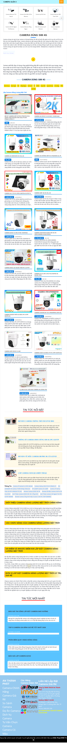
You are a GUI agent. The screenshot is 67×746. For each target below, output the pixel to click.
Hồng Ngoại (23, 86)
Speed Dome (50, 86)
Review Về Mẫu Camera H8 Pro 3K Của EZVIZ (37, 456)
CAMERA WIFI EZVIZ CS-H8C (13, 351)
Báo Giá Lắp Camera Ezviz (19, 656)
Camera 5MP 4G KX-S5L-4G (42, 193)
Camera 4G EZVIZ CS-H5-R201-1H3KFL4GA (46, 116)
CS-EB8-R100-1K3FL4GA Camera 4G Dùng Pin (33, 389)
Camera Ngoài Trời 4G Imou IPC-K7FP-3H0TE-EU (17, 315)
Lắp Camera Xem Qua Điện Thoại (32, 473)
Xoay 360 (43, 86)
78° (18, 86)
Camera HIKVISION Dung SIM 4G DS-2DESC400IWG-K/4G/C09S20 (45, 233)
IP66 (62, 86)
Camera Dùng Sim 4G (33, 35)
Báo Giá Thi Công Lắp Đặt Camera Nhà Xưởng (28, 611)
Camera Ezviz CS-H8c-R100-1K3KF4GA (16, 233)
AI (34, 86)
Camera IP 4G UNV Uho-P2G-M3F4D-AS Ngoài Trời (46, 274)
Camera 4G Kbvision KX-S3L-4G (14, 156)
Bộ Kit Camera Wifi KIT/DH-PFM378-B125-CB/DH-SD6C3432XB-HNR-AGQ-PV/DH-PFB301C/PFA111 (17, 117)
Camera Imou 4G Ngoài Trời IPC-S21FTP (17, 267)
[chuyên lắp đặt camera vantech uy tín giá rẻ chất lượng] (29, 701)
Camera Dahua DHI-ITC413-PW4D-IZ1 (45, 486)
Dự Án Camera (11, 710)
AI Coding (57, 86)
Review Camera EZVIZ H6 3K (32, 491)
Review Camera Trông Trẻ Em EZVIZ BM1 (36, 421)
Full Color (30, 86)
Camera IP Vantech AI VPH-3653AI (23, 486)
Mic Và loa (7, 86)
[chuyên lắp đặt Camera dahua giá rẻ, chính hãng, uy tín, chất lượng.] (29, 687)
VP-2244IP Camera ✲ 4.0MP (40, 489)
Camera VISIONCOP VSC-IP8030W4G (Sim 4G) (47, 312)
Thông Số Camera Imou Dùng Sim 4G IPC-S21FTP (38, 440)
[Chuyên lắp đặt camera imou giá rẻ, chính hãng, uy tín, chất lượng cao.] (29, 692)
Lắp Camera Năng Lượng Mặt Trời (15, 92)
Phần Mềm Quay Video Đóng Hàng (22, 640)
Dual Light (13, 86)
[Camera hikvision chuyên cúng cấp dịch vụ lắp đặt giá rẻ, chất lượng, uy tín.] (29, 706)
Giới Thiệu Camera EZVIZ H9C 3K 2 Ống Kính (25, 494)
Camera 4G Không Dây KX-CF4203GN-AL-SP (47, 156)
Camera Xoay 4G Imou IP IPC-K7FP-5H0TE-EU (48, 353)
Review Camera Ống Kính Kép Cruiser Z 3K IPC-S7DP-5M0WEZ (33, 496)
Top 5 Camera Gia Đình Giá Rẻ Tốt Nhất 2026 (27, 627)
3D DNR (33, 89)
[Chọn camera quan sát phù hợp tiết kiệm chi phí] (61, 18)
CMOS (37, 86)
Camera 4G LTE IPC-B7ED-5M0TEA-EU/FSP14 (18, 193)
